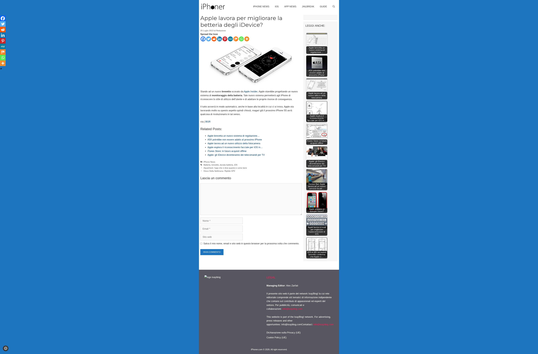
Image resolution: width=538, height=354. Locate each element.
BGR (207, 121)
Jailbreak (308, 6)
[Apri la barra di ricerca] (334, 6)
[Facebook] (203, 38)
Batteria (207, 165)
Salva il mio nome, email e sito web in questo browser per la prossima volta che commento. (251, 243)
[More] (246, 38)
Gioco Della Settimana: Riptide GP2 (219, 171)
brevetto (215, 165)
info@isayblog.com (292, 309)
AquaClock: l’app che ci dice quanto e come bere (225, 168)
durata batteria (226, 165)
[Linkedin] (219, 38)
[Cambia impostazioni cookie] (5, 348)
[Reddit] (214, 38)
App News (290, 6)
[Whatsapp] (241, 38)
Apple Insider (250, 91)
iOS (277, 6)
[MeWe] (230, 38)
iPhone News (261, 6)
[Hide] (1, 69)
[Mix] (235, 38)
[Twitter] (208, 38)
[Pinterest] (224, 38)
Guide (323, 6)
